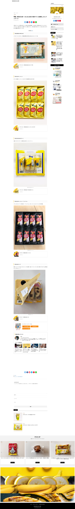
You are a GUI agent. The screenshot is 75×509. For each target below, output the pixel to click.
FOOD (15, 375)
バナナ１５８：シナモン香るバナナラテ (29, 414)
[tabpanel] (12, 452)
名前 (15, 394)
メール (15, 398)
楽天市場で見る (34, 326)
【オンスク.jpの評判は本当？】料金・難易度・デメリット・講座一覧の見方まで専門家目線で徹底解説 (34, 350)
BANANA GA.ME (15, 1)
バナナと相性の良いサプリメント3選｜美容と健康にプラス (59, 59)
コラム (29, 347)
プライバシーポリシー (35, 504)
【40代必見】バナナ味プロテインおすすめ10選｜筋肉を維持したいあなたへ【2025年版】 (42, 350)
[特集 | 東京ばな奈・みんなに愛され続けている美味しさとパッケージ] (32, 22)
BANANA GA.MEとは (42, 504)
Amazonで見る (26, 326)
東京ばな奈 (20, 376)
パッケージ (16, 376)
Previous (1, 452)
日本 (18, 376)
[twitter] (25, 22)
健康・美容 (21, 347)
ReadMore (12, 462)
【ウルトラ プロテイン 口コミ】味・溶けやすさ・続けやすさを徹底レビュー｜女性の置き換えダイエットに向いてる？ (18, 350)
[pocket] (29, 22)
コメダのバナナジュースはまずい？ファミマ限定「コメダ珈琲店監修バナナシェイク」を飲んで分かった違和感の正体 (37, 458)
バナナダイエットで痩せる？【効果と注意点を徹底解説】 (59, 53)
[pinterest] (60, 21)
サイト (15, 402)
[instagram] (58, 21)
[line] (36, 22)
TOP (31, 504)
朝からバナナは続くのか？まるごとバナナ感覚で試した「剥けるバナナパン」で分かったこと (12, 458)
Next (74, 452)
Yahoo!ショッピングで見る (26, 328)
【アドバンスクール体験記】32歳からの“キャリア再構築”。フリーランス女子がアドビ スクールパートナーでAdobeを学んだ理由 (26, 350)
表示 (32, 30)
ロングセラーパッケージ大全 (27, 324)
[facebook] (27, 22)
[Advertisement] (30, 7)
